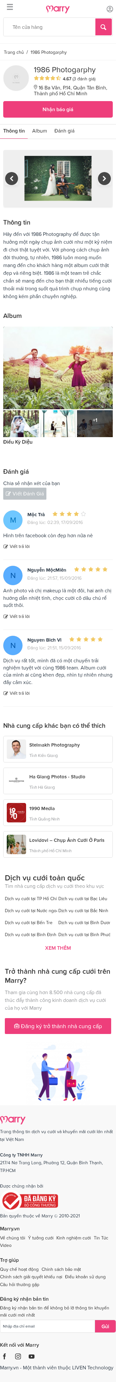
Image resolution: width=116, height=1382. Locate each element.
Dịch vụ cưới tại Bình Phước (85, 934)
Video (6, 1245)
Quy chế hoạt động (19, 1269)
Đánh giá (64, 131)
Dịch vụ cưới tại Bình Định (30, 934)
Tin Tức (101, 1237)
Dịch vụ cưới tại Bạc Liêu (82, 898)
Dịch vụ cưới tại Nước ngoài (32, 910)
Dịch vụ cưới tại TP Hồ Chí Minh (36, 898)
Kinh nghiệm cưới (73, 1237)
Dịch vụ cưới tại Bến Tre (29, 922)
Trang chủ (14, 52)
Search (103, 26)
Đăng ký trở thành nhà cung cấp (60, 1026)
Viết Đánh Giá (28, 493)
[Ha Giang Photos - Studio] (16, 780)
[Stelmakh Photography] (16, 748)
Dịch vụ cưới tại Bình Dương (86, 922)
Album (39, 131)
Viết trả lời (20, 546)
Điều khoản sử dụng (85, 1276)
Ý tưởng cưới (40, 1237)
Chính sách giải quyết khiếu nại (31, 1276)
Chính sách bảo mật (61, 1269)
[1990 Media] (16, 812)
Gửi (105, 1326)
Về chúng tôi (12, 1237)
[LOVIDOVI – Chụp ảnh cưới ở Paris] (16, 844)
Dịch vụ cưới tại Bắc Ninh (83, 910)
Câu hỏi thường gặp (19, 1284)
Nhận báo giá (58, 109)
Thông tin (14, 131)
